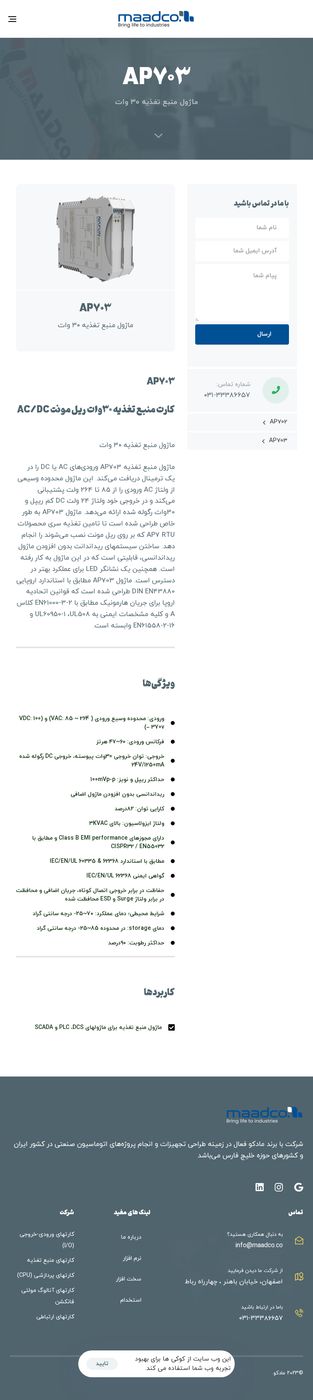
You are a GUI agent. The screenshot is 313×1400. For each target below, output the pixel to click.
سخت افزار (128, 1279)
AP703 (278, 440)
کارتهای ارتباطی (55, 1317)
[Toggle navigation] (57, 19)
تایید (102, 1363)
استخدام (130, 1300)
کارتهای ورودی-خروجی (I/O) (47, 1240)
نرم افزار (132, 1258)
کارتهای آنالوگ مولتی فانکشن (47, 1296)
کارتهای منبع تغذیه (50, 1260)
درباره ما (131, 1237)
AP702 (278, 422)
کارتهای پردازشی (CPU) (45, 1275)
